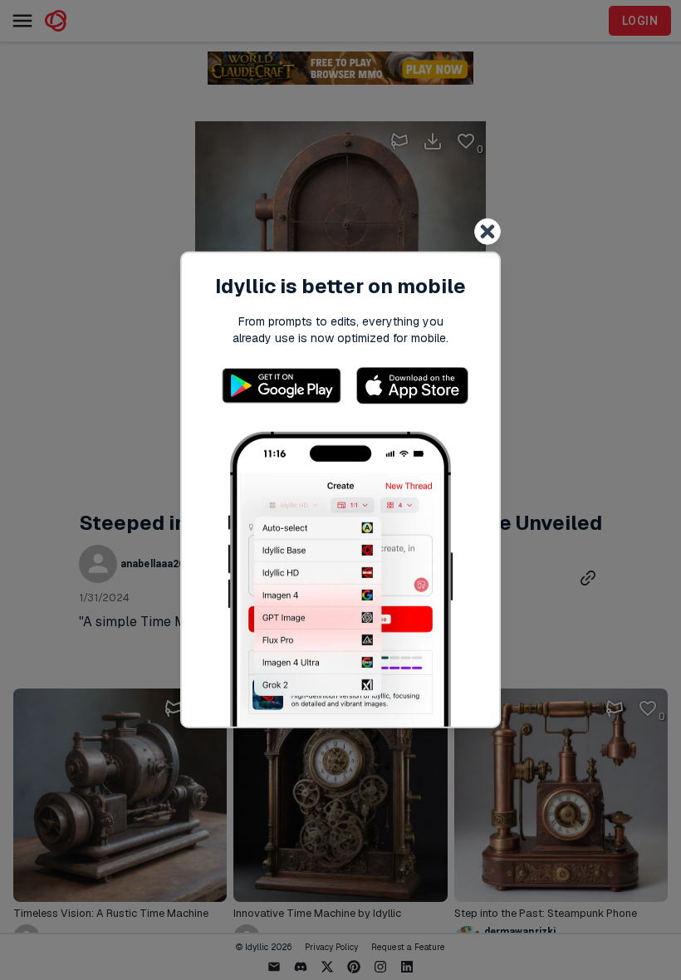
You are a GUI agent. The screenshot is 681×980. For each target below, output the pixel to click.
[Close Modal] (487, 231)
